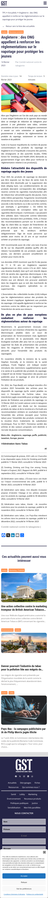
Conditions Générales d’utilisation (14, 894)
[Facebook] (16, 776)
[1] (36, 163)
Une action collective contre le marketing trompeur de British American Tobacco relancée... (24, 608)
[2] (19, 271)
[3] (32, 339)
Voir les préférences (24, 889)
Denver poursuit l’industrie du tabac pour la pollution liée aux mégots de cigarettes (21, 667)
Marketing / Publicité (16, 570)
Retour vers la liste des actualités (18, 26)
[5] (20, 359)
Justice (4, 32)
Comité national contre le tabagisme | (21, 527)
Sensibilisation (14, 807)
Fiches (37, 783)
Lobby (11, 693)
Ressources (14, 787)
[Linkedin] (28, 776)
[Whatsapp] (32, 776)
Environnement (7, 630)
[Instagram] (24, 776)
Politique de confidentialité (34, 894)
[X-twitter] (20, 776)
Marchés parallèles (32, 807)
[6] (22, 385)
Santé (13, 794)
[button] (44, 852)
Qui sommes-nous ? (30, 787)
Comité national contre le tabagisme (32, 403)
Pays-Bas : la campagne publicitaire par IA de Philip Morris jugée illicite (23, 730)
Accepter (24, 876)
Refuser (24, 882)
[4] (10, 354)
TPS (4, 12)
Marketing (32, 794)
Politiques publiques (19, 803)
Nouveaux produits (16, 32)
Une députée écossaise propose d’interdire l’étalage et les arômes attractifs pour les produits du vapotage (24, 493)
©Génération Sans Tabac (14, 443)
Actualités (12, 12)
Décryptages (25, 783)
